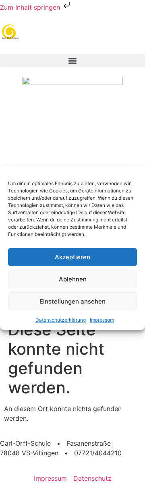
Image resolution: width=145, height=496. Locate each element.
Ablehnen (73, 279)
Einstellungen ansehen (72, 301)
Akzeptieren (72, 257)
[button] (72, 60)
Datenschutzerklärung (60, 320)
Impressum (102, 320)
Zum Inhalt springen (31, 7)
